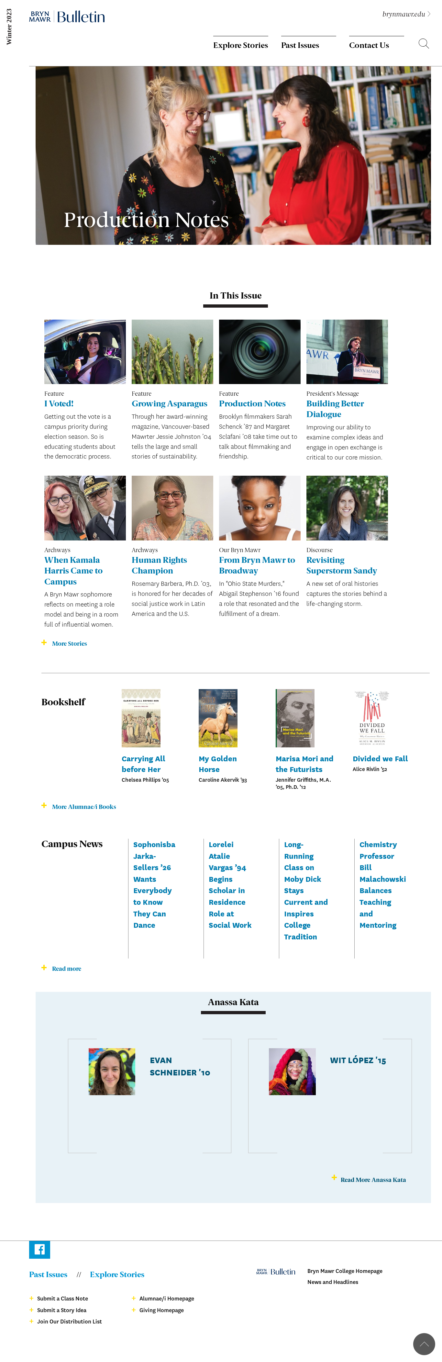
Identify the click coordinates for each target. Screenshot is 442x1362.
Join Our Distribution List (69, 1321)
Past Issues (300, 46)
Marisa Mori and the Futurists (305, 764)
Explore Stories (240, 46)
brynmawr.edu (403, 14)
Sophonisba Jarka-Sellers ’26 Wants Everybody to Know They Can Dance (154, 884)
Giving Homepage (161, 1310)
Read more (66, 969)
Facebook (40, 1251)
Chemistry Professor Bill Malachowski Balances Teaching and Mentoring (382, 884)
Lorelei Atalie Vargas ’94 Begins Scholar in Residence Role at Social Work (230, 884)
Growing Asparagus (169, 404)
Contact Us (369, 46)
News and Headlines (332, 1282)
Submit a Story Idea (61, 1310)
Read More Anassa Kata (373, 1180)
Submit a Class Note (62, 1298)
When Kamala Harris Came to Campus (73, 571)
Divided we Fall (380, 758)
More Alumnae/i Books (84, 807)
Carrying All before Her (143, 764)
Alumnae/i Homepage (166, 1298)
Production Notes (252, 404)
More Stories (69, 644)
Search (424, 45)
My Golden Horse (218, 764)
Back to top (424, 1344)
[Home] (67, 16)
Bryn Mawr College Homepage (344, 1271)
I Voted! (58, 404)
